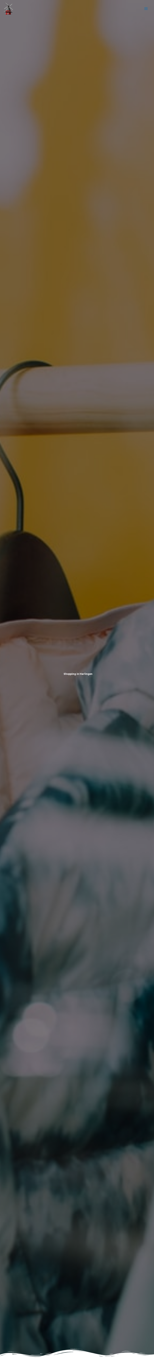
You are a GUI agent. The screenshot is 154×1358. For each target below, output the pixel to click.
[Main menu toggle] (146, 9)
